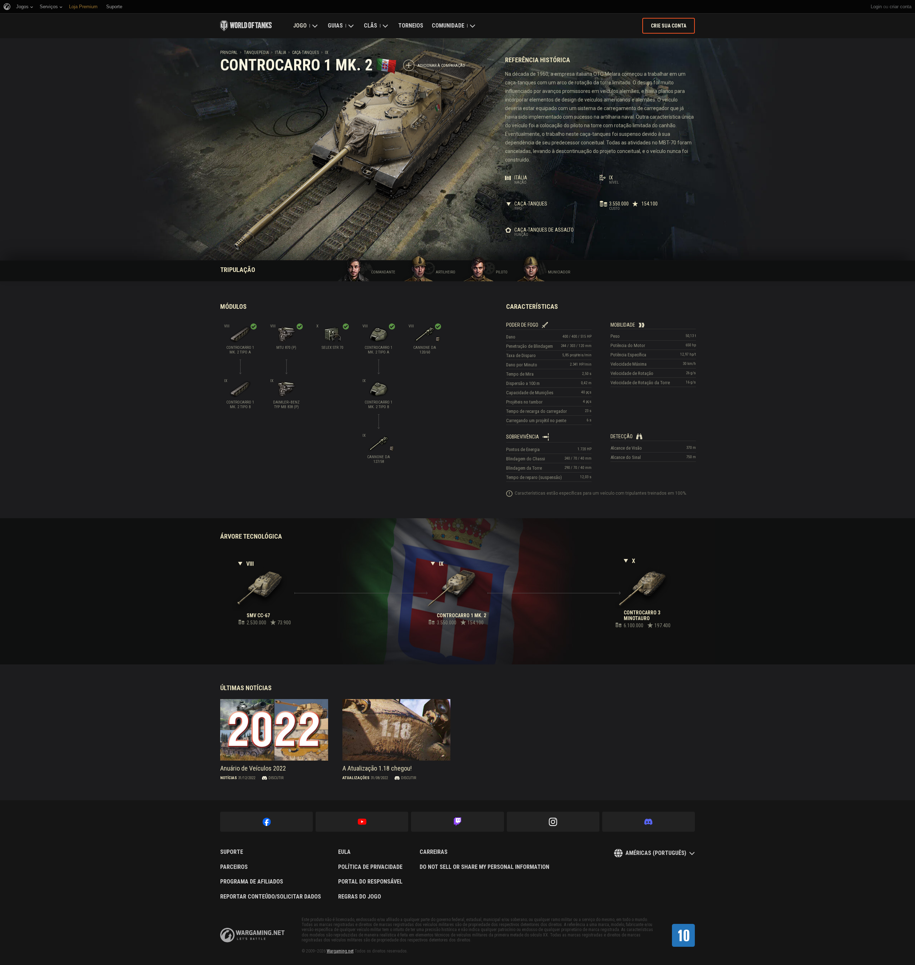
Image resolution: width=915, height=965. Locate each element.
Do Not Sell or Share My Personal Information (484, 867)
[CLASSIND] (683, 935)
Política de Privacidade (370, 867)
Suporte (231, 852)
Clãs (370, 25)
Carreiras (433, 852)
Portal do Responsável (370, 882)
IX (326, 52)
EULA (344, 852)
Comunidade (448, 25)
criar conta (900, 6)
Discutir (275, 778)
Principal (229, 52)
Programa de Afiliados (251, 882)
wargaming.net (252, 935)
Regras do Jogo (359, 897)
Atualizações (356, 778)
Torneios (410, 25)
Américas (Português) (655, 853)
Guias (335, 25)
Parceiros (234, 867)
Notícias (228, 778)
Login (876, 6)
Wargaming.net (340, 951)
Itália (280, 52)
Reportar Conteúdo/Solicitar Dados (270, 897)
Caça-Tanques (305, 52)
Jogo (300, 25)
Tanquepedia (256, 52)
